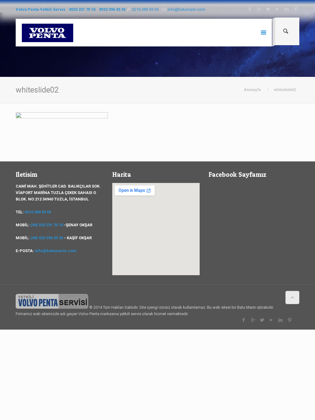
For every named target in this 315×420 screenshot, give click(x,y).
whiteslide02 (285, 89)
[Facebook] (250, 9)
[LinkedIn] (287, 9)
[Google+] (259, 9)
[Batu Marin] (47, 32)
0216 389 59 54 (145, 9)
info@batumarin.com (186, 9)
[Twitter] (268, 9)
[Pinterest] (296, 9)
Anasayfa (252, 89)
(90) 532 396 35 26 (46, 238)
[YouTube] (277, 9)
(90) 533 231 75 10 (46, 225)
